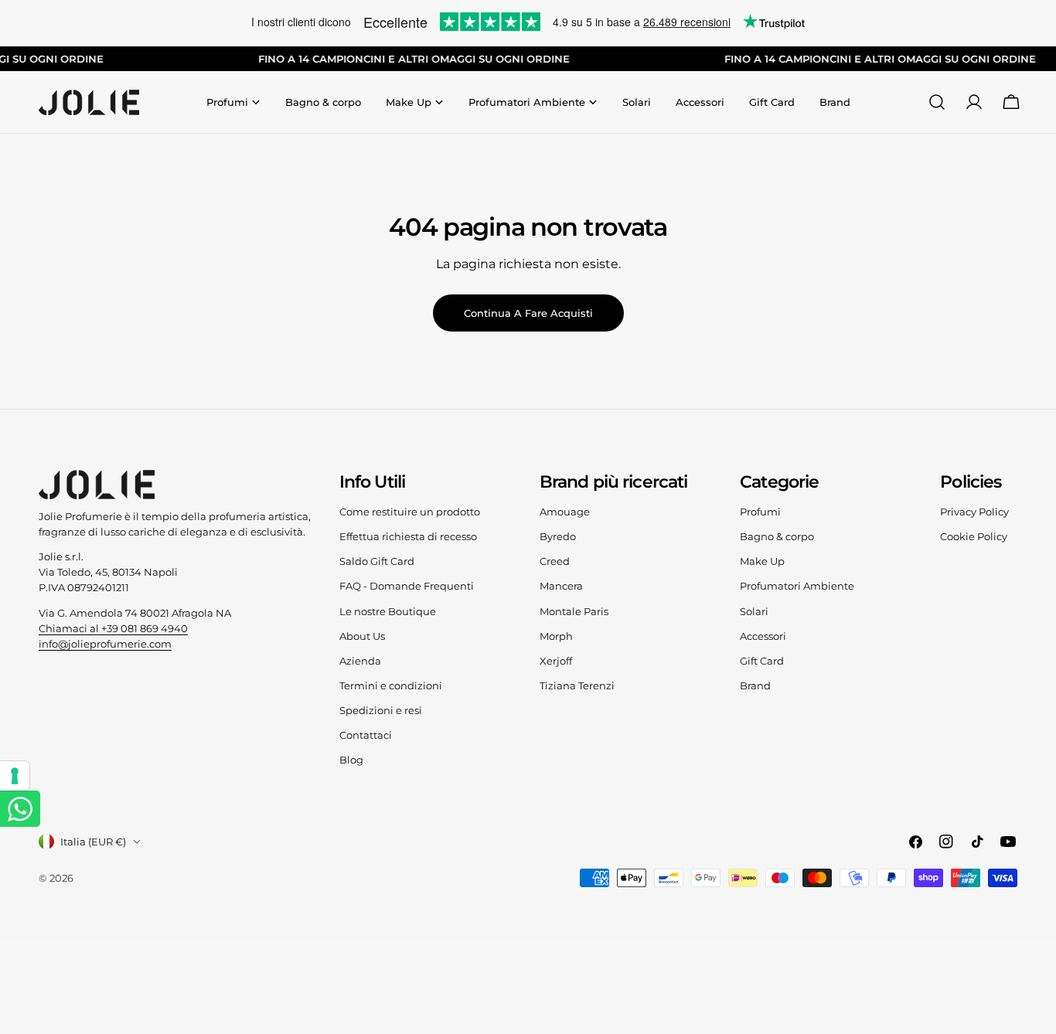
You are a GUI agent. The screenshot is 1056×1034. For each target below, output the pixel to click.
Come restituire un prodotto (409, 511)
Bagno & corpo (777, 536)
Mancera (561, 586)
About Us (362, 636)
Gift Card (762, 661)
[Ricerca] (936, 102)
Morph (556, 636)
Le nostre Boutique (387, 611)
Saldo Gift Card (376, 561)
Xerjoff (556, 661)
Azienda (360, 661)
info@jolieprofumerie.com (105, 644)
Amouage (565, 511)
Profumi (760, 511)
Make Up (762, 561)
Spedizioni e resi (380, 710)
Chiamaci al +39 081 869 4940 (113, 628)
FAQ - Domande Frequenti (406, 586)
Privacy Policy (974, 511)
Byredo (558, 536)
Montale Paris (574, 611)
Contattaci (365, 735)
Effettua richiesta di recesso (408, 536)
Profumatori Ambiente (797, 586)
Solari (754, 611)
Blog (351, 759)
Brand (755, 685)
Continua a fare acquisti (528, 313)
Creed (555, 561)
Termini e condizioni (390, 685)
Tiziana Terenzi (577, 685)
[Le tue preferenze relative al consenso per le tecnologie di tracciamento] (14, 776)
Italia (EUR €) (93, 841)
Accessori (763, 636)
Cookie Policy (973, 536)
